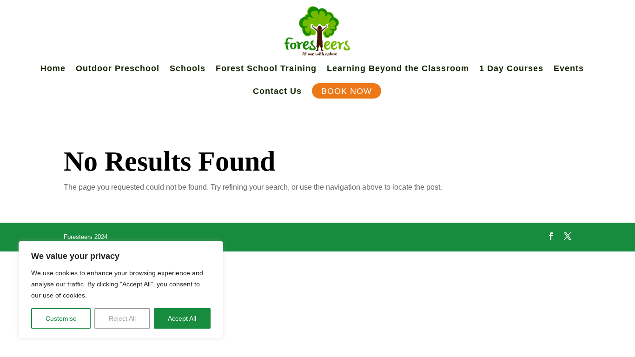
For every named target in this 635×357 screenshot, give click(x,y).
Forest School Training (266, 69)
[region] (121, 289)
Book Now (346, 92)
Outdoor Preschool (117, 69)
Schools (187, 69)
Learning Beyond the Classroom (398, 69)
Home (53, 69)
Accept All (182, 318)
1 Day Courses (511, 69)
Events (569, 69)
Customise (61, 318)
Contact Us (277, 92)
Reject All (122, 318)
